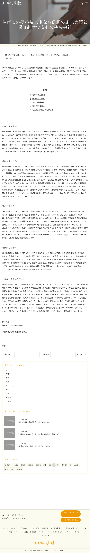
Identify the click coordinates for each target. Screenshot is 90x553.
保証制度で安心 (38, 98)
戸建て (4, 346)
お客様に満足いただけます (42, 109)
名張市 (23, 465)
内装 (7, 382)
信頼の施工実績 (38, 94)
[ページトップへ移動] (86, 516)
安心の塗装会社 (38, 102)
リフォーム (10, 386)
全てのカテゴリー (12, 370)
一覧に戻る (45, 354)
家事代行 (64, 465)
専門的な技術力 (38, 106)
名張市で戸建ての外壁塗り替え (14, 332)
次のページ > (81, 354)
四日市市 (38, 465)
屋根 (7, 389)
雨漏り (12, 469)
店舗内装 (19, 469)
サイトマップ (45, 536)
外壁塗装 (30, 465)
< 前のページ (8, 354)
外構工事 (8, 465)
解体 (6, 469)
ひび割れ (76, 465)
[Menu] (86, 3)
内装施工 (15, 465)
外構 (7, 378)
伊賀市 (8, 401)
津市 (7, 393)
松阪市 (8, 397)
